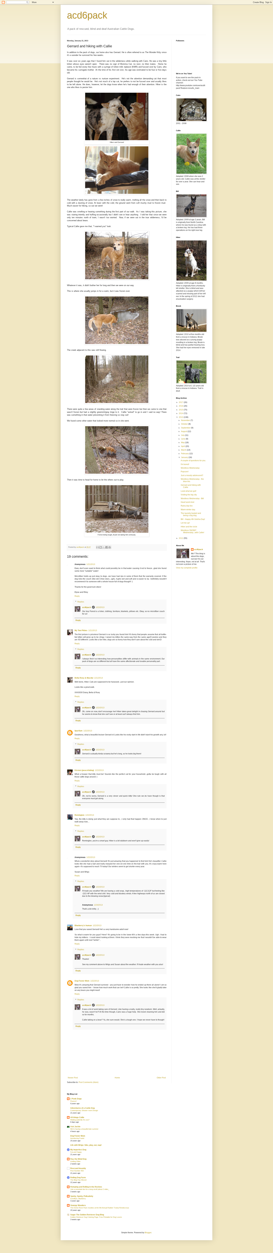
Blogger (148, 1232)
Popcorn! (184, 472)
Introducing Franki (77, 1138)
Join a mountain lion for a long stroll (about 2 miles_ (89, 1189)
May (183, 442)
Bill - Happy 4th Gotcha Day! (193, 519)
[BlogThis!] (100, 547)
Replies (80, 602)
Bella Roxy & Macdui (84, 678)
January (184, 457)
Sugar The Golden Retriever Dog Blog (87, 1215)
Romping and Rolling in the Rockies (86, 1187)
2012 (181, 538)
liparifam (78, 731)
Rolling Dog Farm (78, 1177)
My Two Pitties (81, 630)
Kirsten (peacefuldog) (84, 770)
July (183, 435)
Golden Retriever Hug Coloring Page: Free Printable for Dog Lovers (96, 1217)
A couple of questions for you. (193, 460)
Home (117, 1078)
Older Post (161, 1078)
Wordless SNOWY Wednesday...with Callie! (192, 531)
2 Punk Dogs (76, 1099)
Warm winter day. (188, 509)
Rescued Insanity (78, 1168)
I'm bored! (185, 464)
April (183, 446)
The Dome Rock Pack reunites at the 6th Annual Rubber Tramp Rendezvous (99, 1208)
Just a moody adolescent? (192, 475)
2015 (181, 410)
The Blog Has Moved (78, 1180)
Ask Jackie (75, 1126)
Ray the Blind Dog (78, 1159)
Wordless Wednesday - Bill (192, 498)
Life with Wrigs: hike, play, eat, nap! (86, 1145)
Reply (77, 596)
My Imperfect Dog (78, 1150)
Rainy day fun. (187, 506)
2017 (181, 402)
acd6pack (87, 15)
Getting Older (75, 1161)
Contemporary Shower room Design (84, 1110)
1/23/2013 (98, 905)
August (184, 431)
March (184, 450)
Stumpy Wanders (78, 1205)
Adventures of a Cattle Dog (82, 1108)
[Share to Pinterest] (109, 547)
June (183, 439)
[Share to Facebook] (106, 547)
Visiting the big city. (189, 495)
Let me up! (185, 523)
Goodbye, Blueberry (78, 1199)
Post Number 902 (77, 1171)
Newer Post (73, 1078)
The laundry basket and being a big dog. (191, 514)
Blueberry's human (83, 925)
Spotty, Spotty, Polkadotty (81, 1196)
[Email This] (97, 547)
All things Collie (77, 1117)
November (186, 420)
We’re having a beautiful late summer (84, 1129)
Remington (79, 815)
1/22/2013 (100, 607)
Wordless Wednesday (190, 468)
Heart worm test (187, 502)
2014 (181, 413)
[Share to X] (103, 547)
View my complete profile (186, 568)
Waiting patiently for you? (79, 1120)
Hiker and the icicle (189, 527)
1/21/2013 (90, 564)
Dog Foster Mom (82, 981)
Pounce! (73, 1101)
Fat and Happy (76, 1152)
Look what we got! (188, 491)
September (186, 428)
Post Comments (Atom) (88, 1082)
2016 (181, 406)
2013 (181, 417)
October (184, 424)
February (185, 453)
